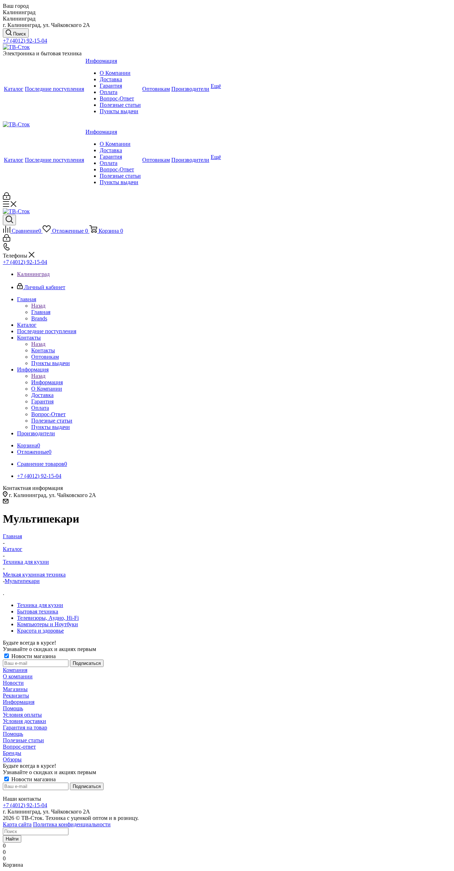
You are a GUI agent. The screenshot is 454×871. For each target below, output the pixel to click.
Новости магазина (33, 656)
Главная (40, 312)
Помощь (13, 708)
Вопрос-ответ (19, 747)
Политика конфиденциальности (72, 824)
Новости (13, 683)
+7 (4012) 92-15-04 (25, 41)
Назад (38, 306)
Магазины (15, 689)
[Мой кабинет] (6, 198)
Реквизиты (16, 696)
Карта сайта (17, 824)
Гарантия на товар (25, 727)
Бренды (12, 753)
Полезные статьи (23, 740)
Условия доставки (24, 721)
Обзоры (12, 759)
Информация (47, 382)
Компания (15, 670)
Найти (12, 839)
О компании (18, 676)
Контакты (43, 350)
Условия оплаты (22, 715)
